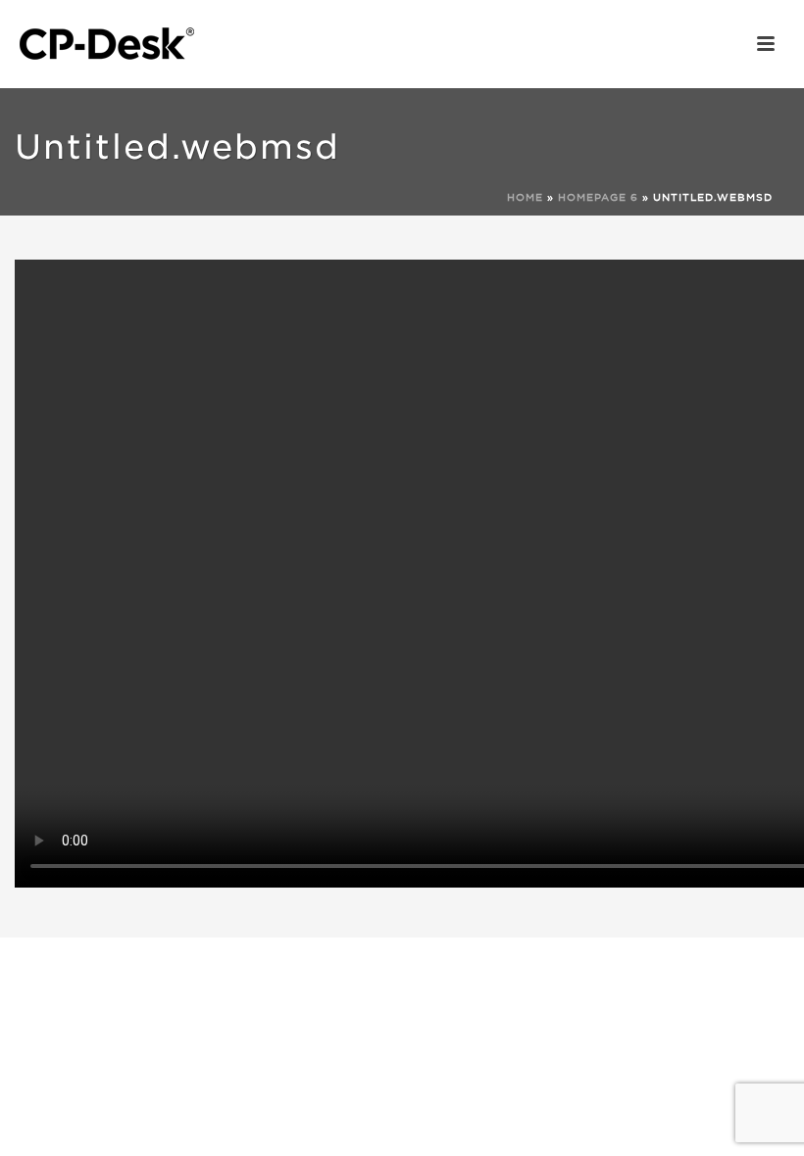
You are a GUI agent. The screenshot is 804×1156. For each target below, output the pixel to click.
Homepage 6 (598, 197)
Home (525, 197)
